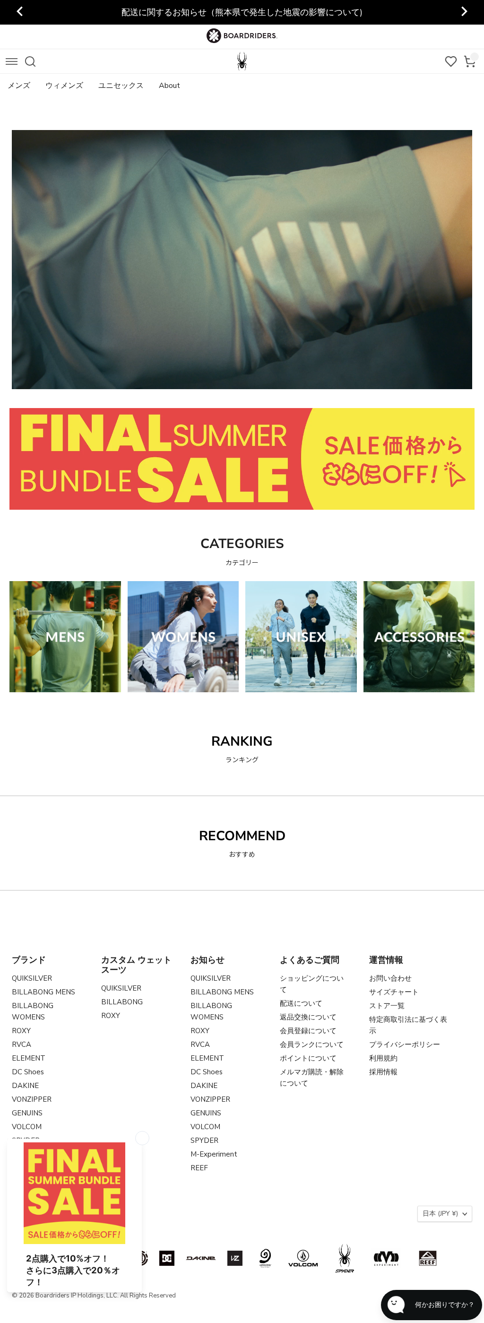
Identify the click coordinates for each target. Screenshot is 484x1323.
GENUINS (27, 1113)
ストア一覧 (387, 1005)
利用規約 (383, 1058)
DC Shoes (28, 1072)
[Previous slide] (20, 12)
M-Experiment (213, 1154)
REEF (199, 1168)
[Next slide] (464, 12)
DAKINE (25, 1085)
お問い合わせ (390, 978)
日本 (440, 1213)
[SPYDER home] (242, 61)
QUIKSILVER (32, 978)
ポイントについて (308, 1058)
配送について (301, 1003)
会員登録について (308, 1031)
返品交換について (308, 1017)
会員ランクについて (312, 1044)
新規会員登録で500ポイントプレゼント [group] (242, 12)
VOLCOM (27, 1127)
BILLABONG (122, 1002)
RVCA (21, 1044)
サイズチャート (394, 992)
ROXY (21, 1031)
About (169, 85)
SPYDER (204, 1140)
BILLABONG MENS (43, 992)
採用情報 (383, 1072)
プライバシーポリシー (404, 1044)
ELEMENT (28, 1058)
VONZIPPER (32, 1099)
